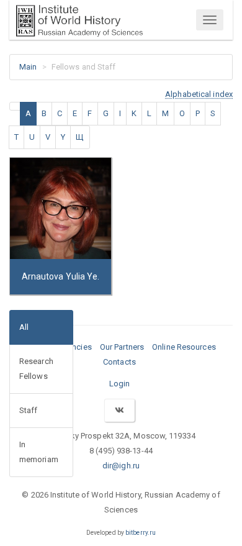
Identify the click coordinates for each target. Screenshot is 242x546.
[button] (199, 94)
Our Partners (122, 347)
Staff (28, 410)
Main (28, 66)
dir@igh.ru (121, 465)
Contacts (119, 361)
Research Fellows (36, 369)
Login (119, 383)
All (24, 327)
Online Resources (184, 347)
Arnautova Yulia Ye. (61, 276)
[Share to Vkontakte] (119, 410)
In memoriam (38, 452)
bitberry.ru (140, 532)
